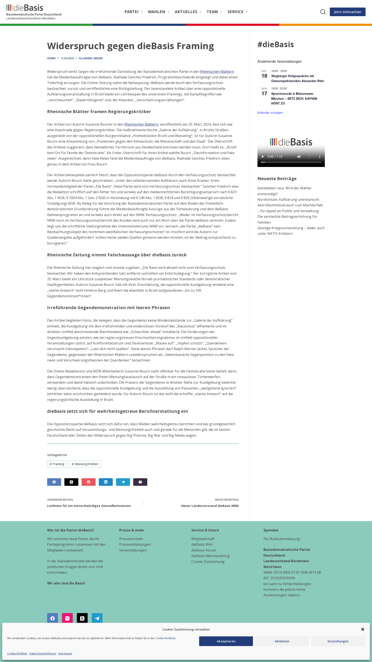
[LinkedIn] (106, 482)
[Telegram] (123, 482)
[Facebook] (54, 482)
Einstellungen (338, 641)
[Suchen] (323, 11)
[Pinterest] (89, 482)
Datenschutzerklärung (42, 653)
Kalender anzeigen (270, 112)
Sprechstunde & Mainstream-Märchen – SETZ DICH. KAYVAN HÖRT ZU (294, 98)
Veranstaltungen (133, 550)
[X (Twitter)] (71, 482)
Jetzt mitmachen (347, 11)
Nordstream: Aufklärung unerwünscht (288, 199)
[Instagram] (67, 618)
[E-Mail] (140, 482)
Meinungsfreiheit (85, 464)
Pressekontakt (131, 538)
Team (212, 11)
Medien (98, 58)
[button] (363, 629)
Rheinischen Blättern (217, 71)
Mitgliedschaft (202, 538)
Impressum (65, 653)
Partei (131, 11)
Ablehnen (282, 641)
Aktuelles (186, 11)
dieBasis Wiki (201, 544)
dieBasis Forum (203, 550)
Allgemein (85, 58)
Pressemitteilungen (135, 544)
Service (235, 11)
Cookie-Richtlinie (165, 638)
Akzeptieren (226, 641)
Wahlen (156, 11)
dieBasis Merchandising (210, 555)
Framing (57, 464)
